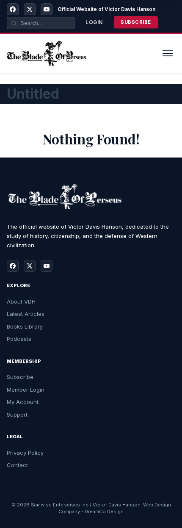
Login (94, 22)
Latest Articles (25, 313)
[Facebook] (13, 9)
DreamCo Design (104, 511)
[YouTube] (46, 9)
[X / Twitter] (30, 9)
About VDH (21, 301)
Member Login (25, 389)
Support (17, 414)
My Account (23, 401)
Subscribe (136, 22)
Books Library (25, 326)
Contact (17, 465)
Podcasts (19, 338)
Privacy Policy (25, 452)
